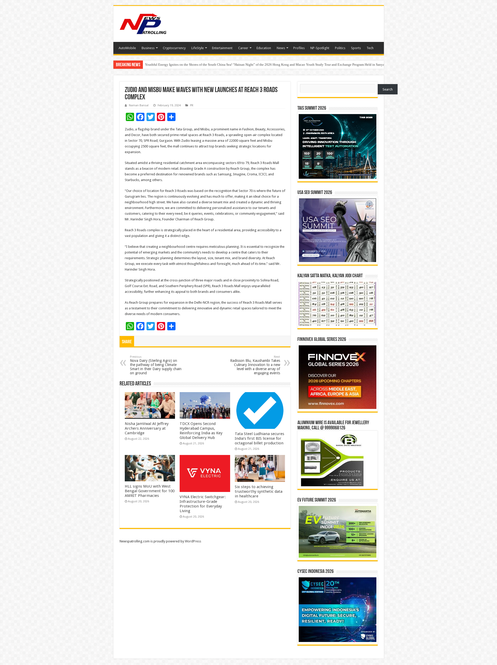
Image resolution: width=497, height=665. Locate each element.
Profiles (299, 48)
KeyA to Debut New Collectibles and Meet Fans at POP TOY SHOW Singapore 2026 (204, 64)
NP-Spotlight (319, 48)
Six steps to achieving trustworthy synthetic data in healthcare (258, 491)
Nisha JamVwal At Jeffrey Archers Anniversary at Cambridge (147, 428)
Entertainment (222, 48)
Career (243, 48)
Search (388, 89)
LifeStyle (197, 48)
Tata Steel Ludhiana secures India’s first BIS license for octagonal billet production (259, 438)
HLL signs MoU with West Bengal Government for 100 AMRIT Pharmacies (149, 491)
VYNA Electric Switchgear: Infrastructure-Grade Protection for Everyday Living (203, 504)
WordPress (193, 541)
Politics (340, 48)
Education (264, 48)
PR (191, 105)
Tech (370, 48)
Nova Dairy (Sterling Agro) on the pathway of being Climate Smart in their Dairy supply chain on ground (155, 365)
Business (148, 48)
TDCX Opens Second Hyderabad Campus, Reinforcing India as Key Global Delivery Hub (201, 430)
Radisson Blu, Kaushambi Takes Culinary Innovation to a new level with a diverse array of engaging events (255, 365)
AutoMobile (127, 48)
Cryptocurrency (174, 48)
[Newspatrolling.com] (143, 23)
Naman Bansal (139, 105)
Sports (356, 48)
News (281, 48)
